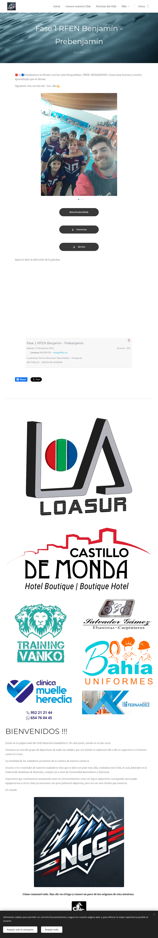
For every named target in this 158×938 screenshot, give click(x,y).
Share (23, 379)
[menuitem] (57, 6)
